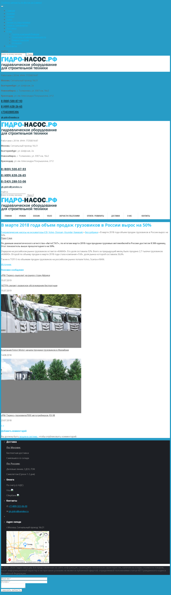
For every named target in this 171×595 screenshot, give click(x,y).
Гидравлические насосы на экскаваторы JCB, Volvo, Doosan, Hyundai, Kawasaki (42, 232)
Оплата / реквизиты (17, 25)
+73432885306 (10, 112)
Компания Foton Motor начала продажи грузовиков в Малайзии (35, 350)
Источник (6, 264)
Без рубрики (91, 232)
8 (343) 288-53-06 (13, 181)
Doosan (10, 16)
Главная (10, 10)
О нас (9, 31)
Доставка (11, 28)
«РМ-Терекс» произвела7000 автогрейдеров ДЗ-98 (28, 415)
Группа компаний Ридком (25, 34)
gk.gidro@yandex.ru (10, 117)
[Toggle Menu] (2, 6)
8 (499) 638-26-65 (11, 106)
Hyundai (10, 13)
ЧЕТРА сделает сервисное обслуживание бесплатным (29, 285)
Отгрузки (17, 43)
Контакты (11, 46)
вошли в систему (29, 436)
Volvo (9, 19)
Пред (4, 238)
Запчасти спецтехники (18, 22)
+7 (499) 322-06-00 (18, 506)
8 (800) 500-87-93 (11, 101)
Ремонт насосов (20, 40)
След (9, 238)
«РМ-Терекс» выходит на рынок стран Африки (25, 275)
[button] (85, 2)
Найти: (4, 51)
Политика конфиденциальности (29, 37)
